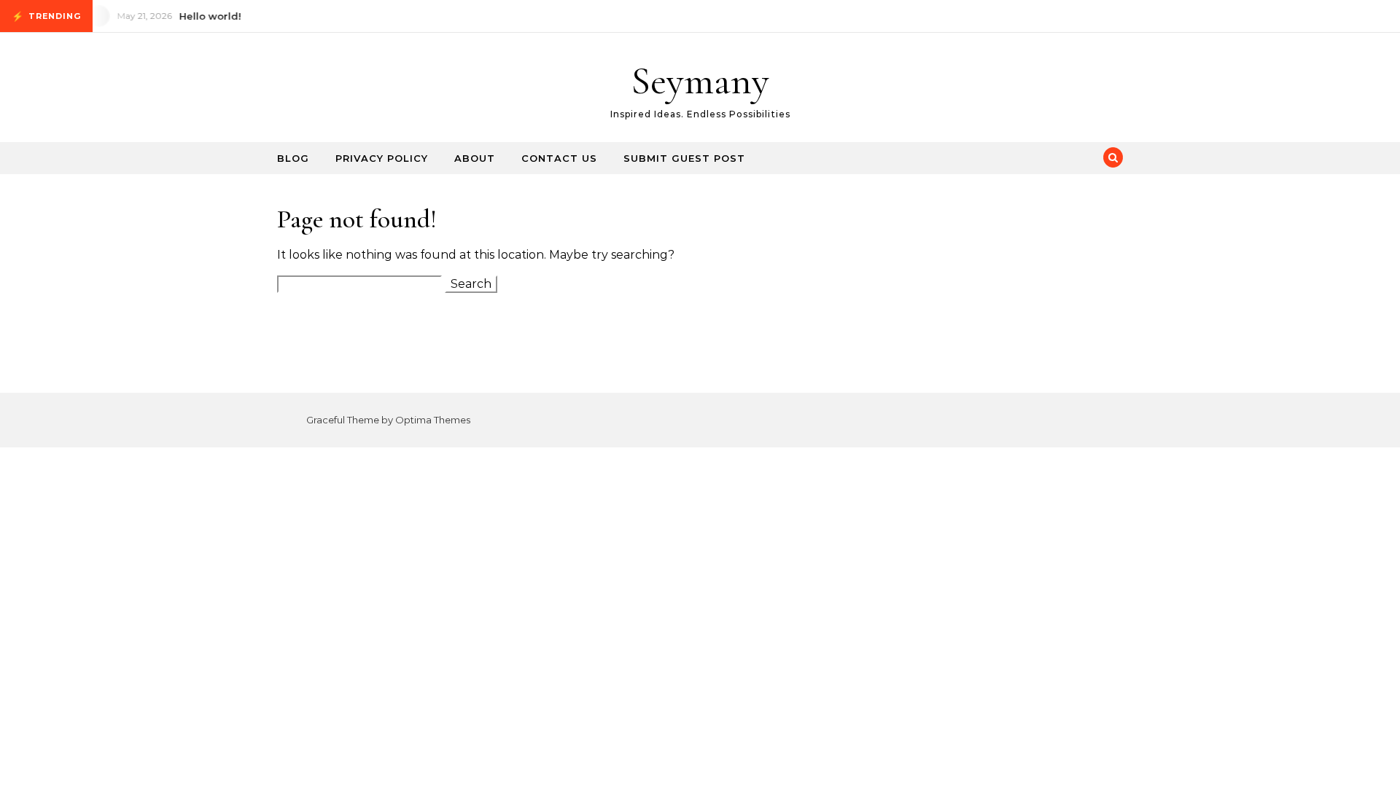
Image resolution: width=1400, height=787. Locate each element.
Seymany (700, 80)
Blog (293, 158)
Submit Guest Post (684, 158)
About (474, 158)
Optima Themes (432, 420)
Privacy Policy (381, 158)
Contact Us (559, 158)
